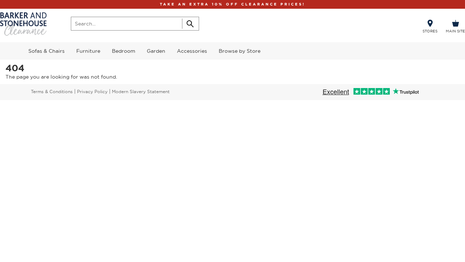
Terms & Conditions (52, 91)
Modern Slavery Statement (141, 91)
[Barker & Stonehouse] (23, 24)
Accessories (192, 51)
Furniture (88, 51)
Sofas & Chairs (46, 51)
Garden (156, 51)
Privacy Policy (92, 91)
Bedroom (123, 51)
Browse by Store (239, 51)
